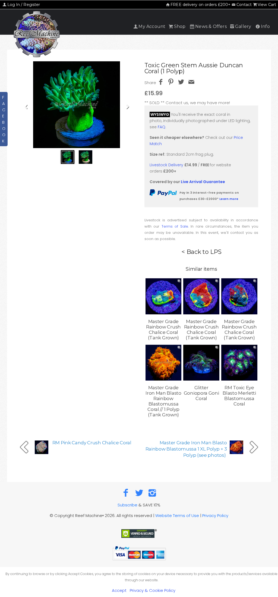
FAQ (161, 127)
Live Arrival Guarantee (203, 181)
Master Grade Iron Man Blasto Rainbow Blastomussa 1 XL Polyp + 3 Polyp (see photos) (186, 449)
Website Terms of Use (177, 515)
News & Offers (211, 26)
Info (265, 26)
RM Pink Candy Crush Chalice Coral (91, 442)
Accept (119, 590)
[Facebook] (126, 493)
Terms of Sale (175, 226)
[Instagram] (152, 493)
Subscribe (127, 505)
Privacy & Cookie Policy (152, 590)
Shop (180, 26)
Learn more (228, 199)
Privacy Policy (215, 515)
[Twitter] (139, 493)
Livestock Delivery (166, 165)
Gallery (243, 26)
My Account (151, 26)
